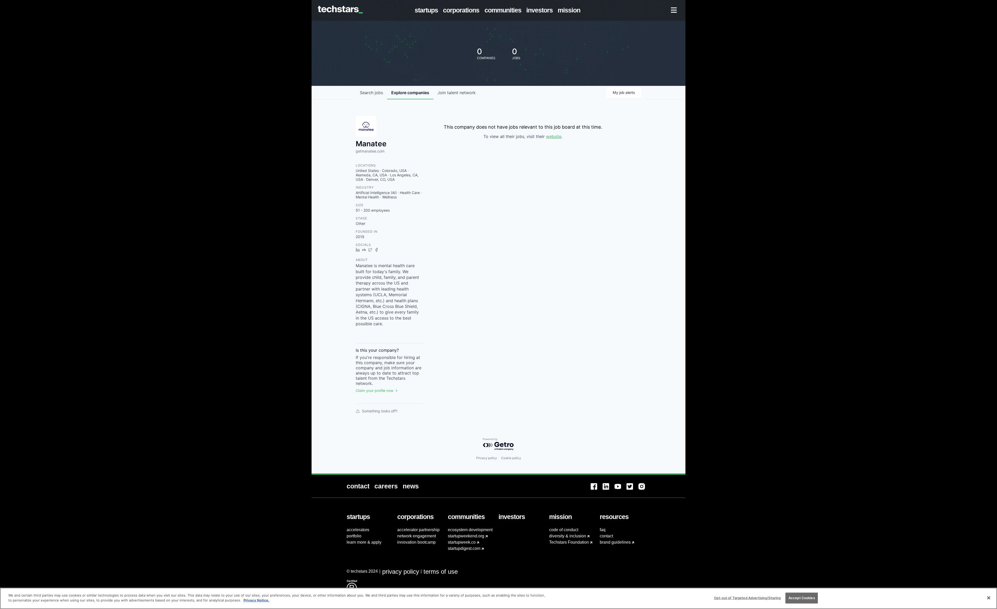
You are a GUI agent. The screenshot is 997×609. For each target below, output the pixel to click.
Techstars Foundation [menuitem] (569, 542)
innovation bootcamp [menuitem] (416, 542)
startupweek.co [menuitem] (462, 542)
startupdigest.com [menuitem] (464, 548)
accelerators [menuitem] (358, 530)
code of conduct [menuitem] (563, 530)
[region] (498, 598)
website (553, 136)
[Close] (988, 598)
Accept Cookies (802, 598)
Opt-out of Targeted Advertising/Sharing (747, 598)
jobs (371, 92)
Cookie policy (511, 458)
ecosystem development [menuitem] (470, 530)
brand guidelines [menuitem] (615, 542)
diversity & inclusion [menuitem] (567, 536)
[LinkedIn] (609, 489)
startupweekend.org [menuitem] (466, 536)
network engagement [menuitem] (416, 536)
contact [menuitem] (606, 536)
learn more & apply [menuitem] (364, 542)
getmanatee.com (370, 151)
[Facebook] (597, 489)
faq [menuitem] (602, 530)
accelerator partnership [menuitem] (418, 530)
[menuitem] (427, 10)
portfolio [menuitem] (354, 536)
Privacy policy (486, 458)
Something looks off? (380, 411)
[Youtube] (621, 489)
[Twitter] (632, 489)
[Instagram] (644, 489)
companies (410, 92)
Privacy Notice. (256, 600)
